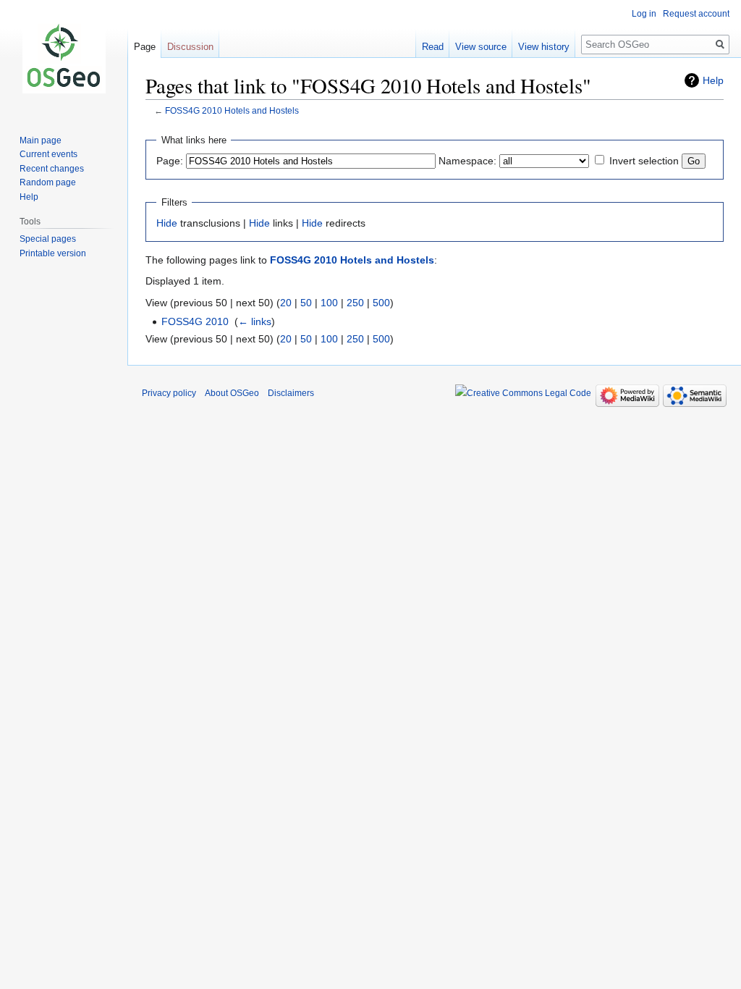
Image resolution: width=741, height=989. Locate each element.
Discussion (190, 46)
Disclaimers (291, 393)
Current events (48, 154)
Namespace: (467, 161)
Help (713, 80)
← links (254, 321)
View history (543, 46)
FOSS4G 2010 (195, 321)
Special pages (48, 239)
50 (306, 302)
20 (286, 302)
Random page (48, 182)
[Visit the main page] (64, 58)
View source (481, 46)
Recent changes (52, 169)
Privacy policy (169, 393)
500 (381, 302)
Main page (41, 140)
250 (355, 302)
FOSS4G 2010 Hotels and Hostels (232, 110)
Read (433, 46)
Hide (166, 223)
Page (145, 46)
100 (329, 302)
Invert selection (644, 161)
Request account (696, 14)
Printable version (53, 253)
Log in (644, 14)
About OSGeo (232, 393)
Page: (169, 161)
